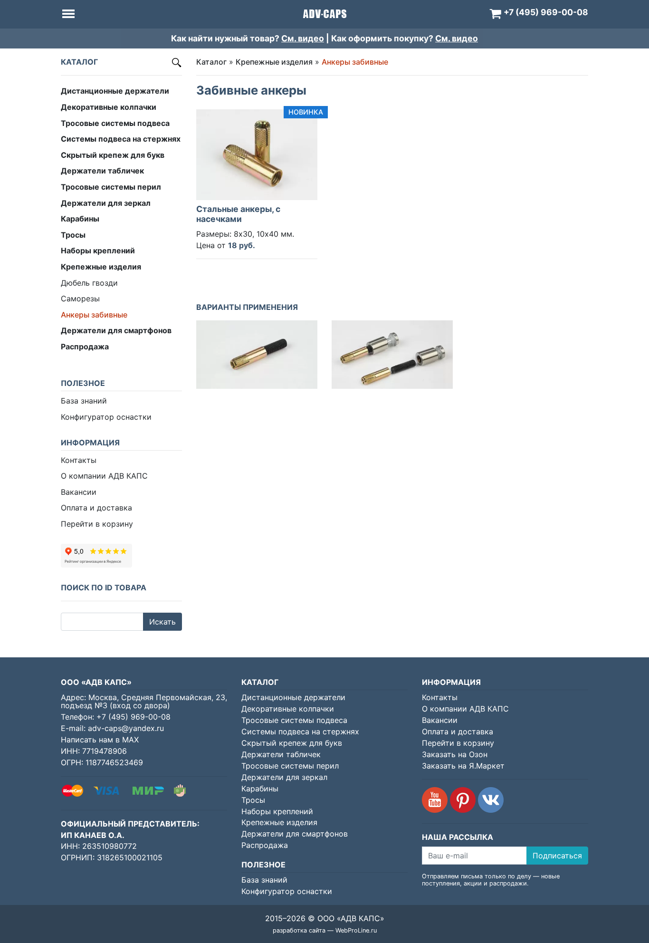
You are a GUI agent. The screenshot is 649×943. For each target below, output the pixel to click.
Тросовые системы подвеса (294, 720)
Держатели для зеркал (284, 777)
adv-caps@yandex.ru (126, 728)
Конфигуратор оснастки (106, 417)
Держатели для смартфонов (294, 833)
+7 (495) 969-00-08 (133, 717)
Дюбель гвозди (89, 283)
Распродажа (264, 845)
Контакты (78, 460)
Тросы (253, 800)
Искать (162, 621)
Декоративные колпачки (287, 708)
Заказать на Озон (454, 754)
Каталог (211, 62)
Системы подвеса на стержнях (300, 731)
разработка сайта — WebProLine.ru (325, 930)
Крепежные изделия (274, 62)
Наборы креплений (277, 811)
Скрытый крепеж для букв (291, 743)
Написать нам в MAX (100, 739)
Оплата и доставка (96, 507)
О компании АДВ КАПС (104, 476)
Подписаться (557, 855)
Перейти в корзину (97, 524)
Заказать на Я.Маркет (463, 765)
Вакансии (78, 492)
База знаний (84, 400)
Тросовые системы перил (290, 765)
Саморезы (80, 298)
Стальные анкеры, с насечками (238, 214)
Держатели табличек (281, 754)
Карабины (259, 788)
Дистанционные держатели (293, 697)
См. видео (302, 38)
